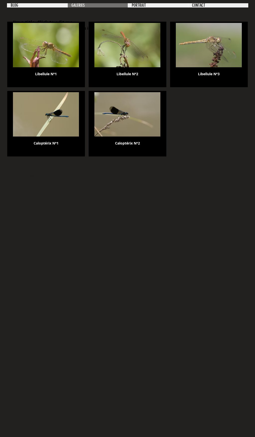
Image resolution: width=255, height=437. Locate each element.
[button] (46, 54)
